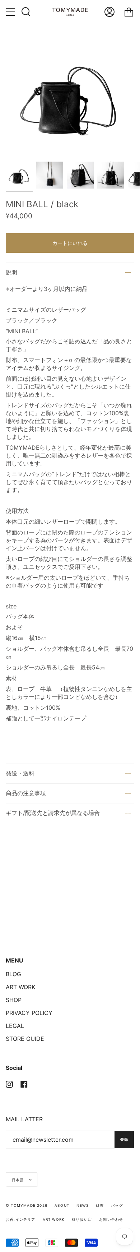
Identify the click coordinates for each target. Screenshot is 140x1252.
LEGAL (15, 1025)
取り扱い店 (82, 1219)
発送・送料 (20, 773)
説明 (11, 272)
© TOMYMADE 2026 (26, 1205)
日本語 (18, 1180)
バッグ (117, 1205)
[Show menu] (11, 11)
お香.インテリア (21, 1219)
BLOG (13, 974)
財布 (100, 1205)
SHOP (14, 999)
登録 (124, 1139)
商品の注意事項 (26, 793)
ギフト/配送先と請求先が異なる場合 (53, 812)
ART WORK (20, 987)
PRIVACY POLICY (29, 1012)
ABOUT (62, 1205)
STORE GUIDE (25, 1038)
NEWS (82, 1205)
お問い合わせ (111, 1219)
